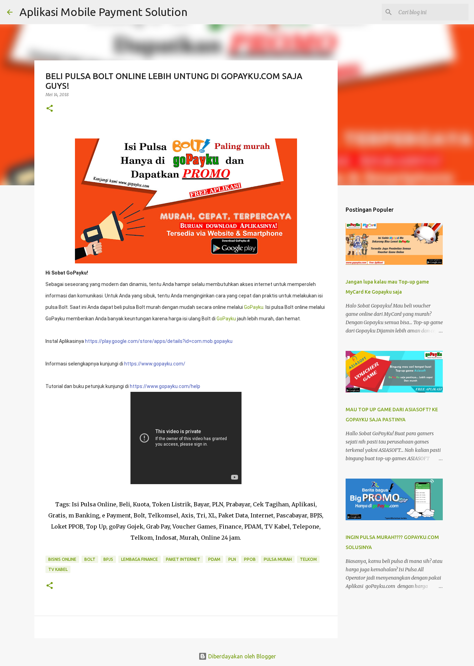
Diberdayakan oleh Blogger (241, 656)
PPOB (250, 559)
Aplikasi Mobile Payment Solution (103, 12)
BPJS (108, 559)
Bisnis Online (62, 559)
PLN (232, 559)
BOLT (89, 559)
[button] (49, 108)
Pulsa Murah (278, 559)
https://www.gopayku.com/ (154, 363)
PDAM (214, 559)
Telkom (308, 559)
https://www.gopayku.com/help (165, 386)
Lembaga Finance (139, 559)
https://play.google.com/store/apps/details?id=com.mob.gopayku (158, 341)
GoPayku (253, 307)
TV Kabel (58, 569)
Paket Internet (183, 559)
